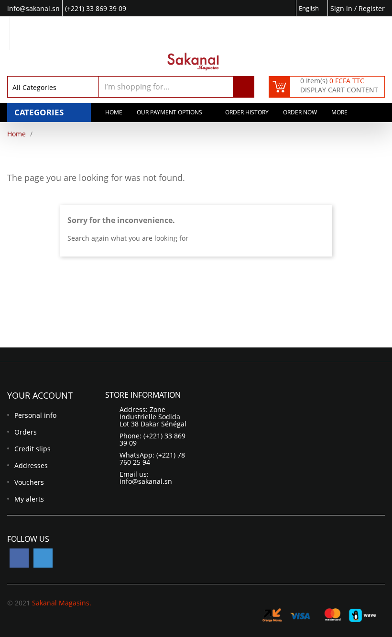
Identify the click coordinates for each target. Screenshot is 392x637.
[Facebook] (19, 558)
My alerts (29, 498)
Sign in (342, 8)
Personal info (35, 415)
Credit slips (32, 448)
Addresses (31, 465)
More (339, 112)
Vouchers (29, 482)
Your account (40, 395)
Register (372, 8)
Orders (25, 431)
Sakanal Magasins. (61, 602)
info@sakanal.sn (146, 481)
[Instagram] (43, 558)
